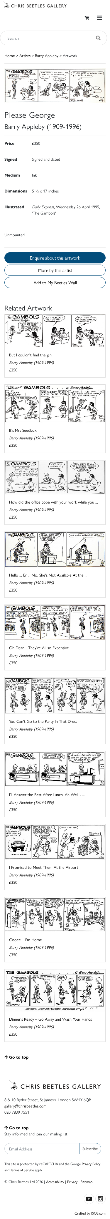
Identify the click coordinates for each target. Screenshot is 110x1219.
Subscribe (90, 1148)
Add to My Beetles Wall (55, 282)
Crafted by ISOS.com (90, 1213)
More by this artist (55, 270)
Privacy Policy (91, 1163)
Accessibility (55, 1181)
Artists (25, 55)
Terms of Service (22, 1170)
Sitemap (87, 1181)
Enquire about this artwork (55, 257)
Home (9, 55)
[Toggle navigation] (99, 17)
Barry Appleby (46, 55)
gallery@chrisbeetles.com (25, 1106)
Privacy (72, 1181)
